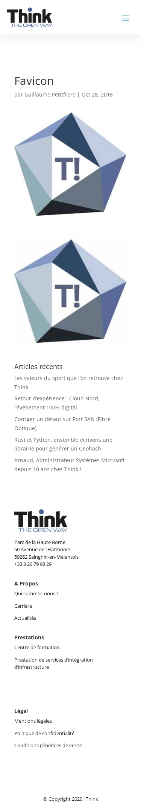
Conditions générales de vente (48, 745)
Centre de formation (37, 647)
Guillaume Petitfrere (50, 94)
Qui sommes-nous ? (37, 593)
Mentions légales (33, 720)
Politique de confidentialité (44, 733)
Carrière (23, 605)
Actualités (25, 617)
